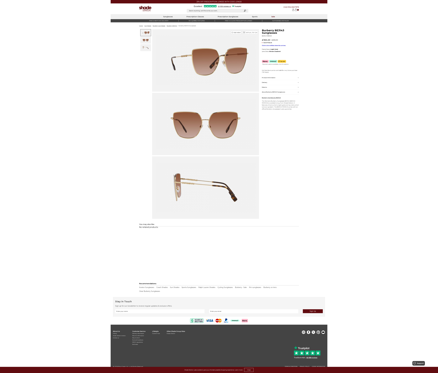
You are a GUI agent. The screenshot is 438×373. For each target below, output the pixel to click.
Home (141, 26)
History (115, 333)
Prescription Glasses (195, 17)
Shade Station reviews (119, 335)
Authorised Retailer (280, 21)
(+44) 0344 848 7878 (291, 7)
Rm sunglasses (255, 287)
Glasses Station (171, 333)
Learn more (238, 370)
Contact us (116, 338)
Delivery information (138, 333)
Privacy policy (305, 366)
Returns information (138, 335)
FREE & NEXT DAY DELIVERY (158, 21)
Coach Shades (162, 287)
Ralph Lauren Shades (206, 287)
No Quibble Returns (197, 21)
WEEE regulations (137, 342)
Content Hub (156, 333)
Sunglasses (168, 17)
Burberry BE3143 (172, 26)
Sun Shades (174, 287)
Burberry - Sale (241, 287)
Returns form (136, 338)
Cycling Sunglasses (225, 287)
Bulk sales (135, 344)
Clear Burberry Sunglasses (149, 291)
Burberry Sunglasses (159, 26)
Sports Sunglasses (189, 287)
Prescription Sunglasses (228, 17)
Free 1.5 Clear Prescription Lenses (238, 21)
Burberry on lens (269, 287)
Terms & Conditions (137, 340)
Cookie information (318, 366)
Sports (255, 17)
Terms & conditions (291, 366)
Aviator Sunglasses (146, 287)
